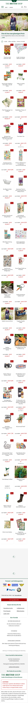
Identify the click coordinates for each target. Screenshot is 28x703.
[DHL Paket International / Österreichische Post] (21, 585)
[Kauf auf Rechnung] (15, 585)
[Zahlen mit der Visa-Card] (5, 585)
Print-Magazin (7, 611)
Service (11, 7)
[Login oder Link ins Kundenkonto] (22, 7)
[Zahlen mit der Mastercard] (9, 585)
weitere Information (14, 667)
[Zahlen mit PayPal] (11, 589)
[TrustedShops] (19, 589)
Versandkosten (18, 595)
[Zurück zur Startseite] (14, 3)
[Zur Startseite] (2, 41)
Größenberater (20, 608)
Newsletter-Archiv (8, 608)
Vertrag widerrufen (14, 599)
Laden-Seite (6, 613)
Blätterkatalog (20, 611)
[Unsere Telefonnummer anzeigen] (14, 1)
